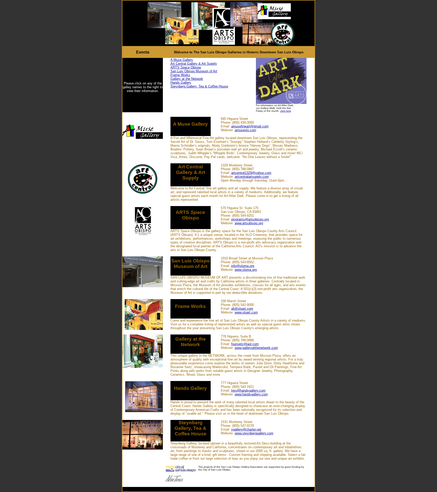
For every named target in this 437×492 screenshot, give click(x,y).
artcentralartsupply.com (252, 176)
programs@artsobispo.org (250, 219)
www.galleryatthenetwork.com (256, 348)
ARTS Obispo (185, 67)
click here (285, 110)
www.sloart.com (246, 312)
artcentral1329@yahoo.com (251, 173)
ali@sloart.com (242, 308)
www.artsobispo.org (249, 223)
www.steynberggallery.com (254, 433)
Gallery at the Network (186, 79)
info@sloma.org (242, 266)
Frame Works (180, 75)
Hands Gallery (180, 82)
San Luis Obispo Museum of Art (193, 71)
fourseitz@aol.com (245, 344)
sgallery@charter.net (246, 429)
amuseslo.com (245, 130)
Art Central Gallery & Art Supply (193, 63)
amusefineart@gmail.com (250, 126)
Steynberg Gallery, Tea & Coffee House (199, 86)
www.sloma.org (246, 270)
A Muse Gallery (181, 60)
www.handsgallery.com (251, 394)
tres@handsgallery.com (248, 390)
